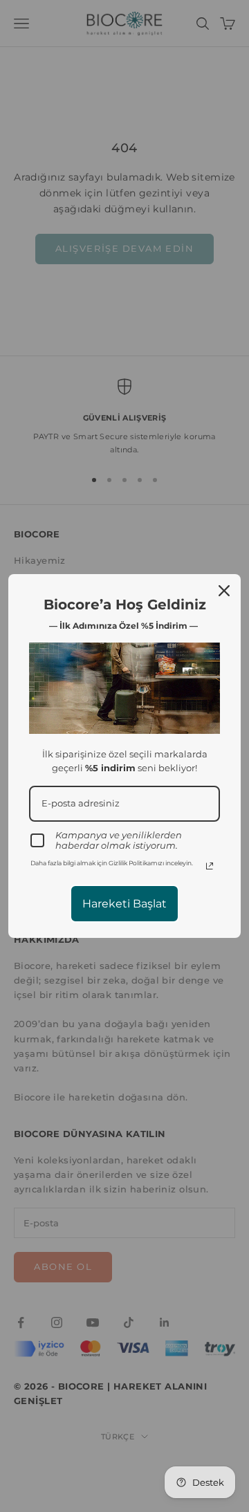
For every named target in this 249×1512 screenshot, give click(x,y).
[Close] (224, 590)
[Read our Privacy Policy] (209, 866)
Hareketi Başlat (124, 903)
